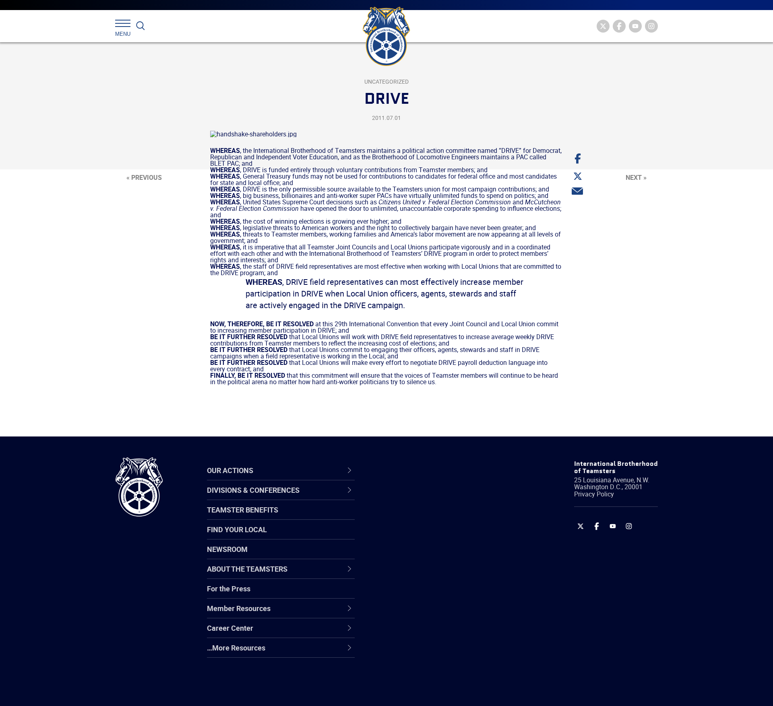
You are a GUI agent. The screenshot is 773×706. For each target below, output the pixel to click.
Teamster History (411, 537)
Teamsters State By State (424, 498)
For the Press (228, 588)
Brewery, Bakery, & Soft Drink (429, 537)
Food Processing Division (423, 633)
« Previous (144, 177)
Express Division (409, 614)
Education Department (419, 517)
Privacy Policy (594, 494)
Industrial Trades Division (423, 691)
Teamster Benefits (242, 510)
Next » (636, 177)
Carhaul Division (408, 575)
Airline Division (406, 498)
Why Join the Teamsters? (424, 498)
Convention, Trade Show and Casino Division (440, 594)
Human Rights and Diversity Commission (427, 672)
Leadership (401, 517)
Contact (395, 498)
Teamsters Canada (413, 556)
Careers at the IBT (412, 517)
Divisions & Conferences (429, 470)
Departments (404, 556)
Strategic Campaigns (416, 517)
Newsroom (227, 549)
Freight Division (407, 652)
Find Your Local (237, 529)
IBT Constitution (408, 575)
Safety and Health (411, 537)
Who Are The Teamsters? (424, 498)
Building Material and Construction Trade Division (438, 556)
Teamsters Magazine (417, 517)
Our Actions (406, 470)
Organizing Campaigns (419, 498)
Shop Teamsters (409, 537)
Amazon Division (409, 517)
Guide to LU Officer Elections (428, 595)
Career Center (410, 470)
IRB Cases (399, 595)
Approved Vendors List (419, 575)
